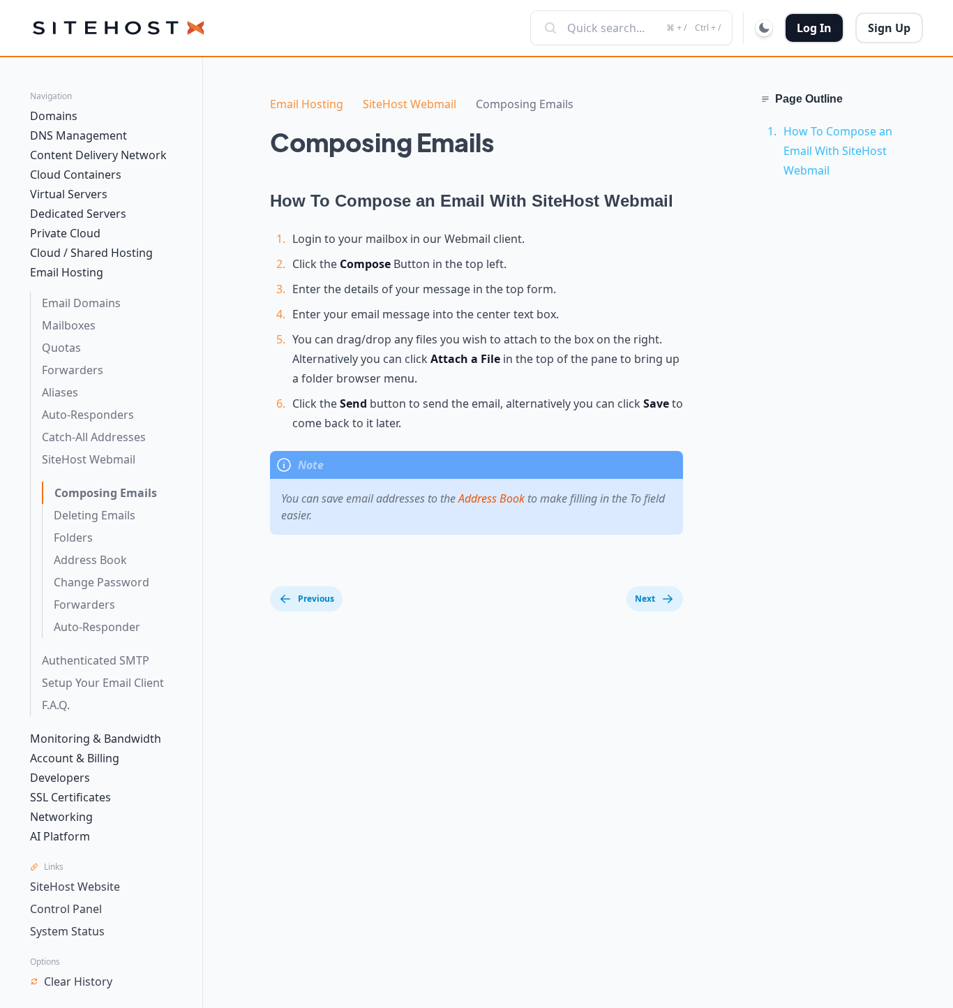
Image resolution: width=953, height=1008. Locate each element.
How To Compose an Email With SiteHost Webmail (837, 151)
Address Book (491, 498)
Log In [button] (814, 28)
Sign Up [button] (889, 28)
